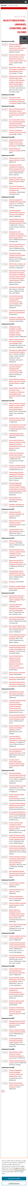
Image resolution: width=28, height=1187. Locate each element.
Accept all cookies (14, 1178)
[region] (14, 1172)
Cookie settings (19, 1170)
